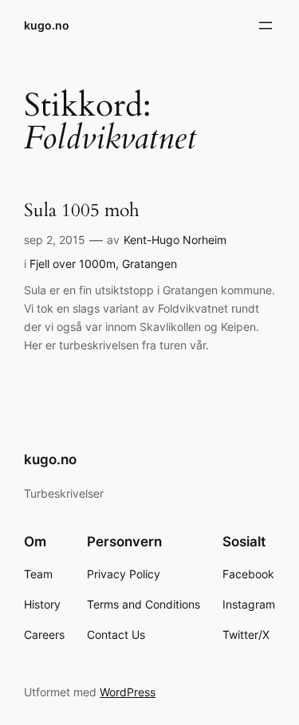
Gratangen (149, 263)
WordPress (127, 692)
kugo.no (46, 25)
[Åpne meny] (265, 25)
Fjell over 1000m (73, 263)
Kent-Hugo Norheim (175, 239)
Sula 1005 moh (82, 211)
